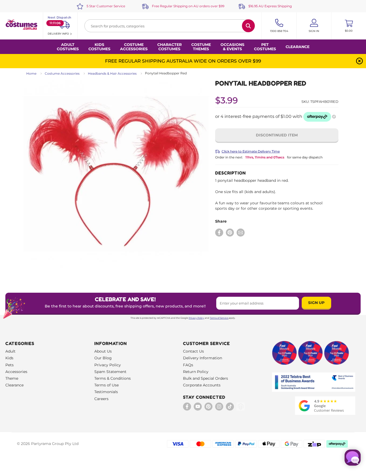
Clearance (297, 46)
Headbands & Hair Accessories (112, 73)
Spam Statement (110, 371)
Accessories (16, 371)
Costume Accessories (62, 73)
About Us (103, 351)
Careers (101, 398)
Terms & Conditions (112, 378)
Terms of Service (219, 318)
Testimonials (106, 391)
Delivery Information (202, 358)
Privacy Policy (196, 318)
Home (31, 73)
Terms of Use (106, 385)
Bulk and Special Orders (205, 378)
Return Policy (195, 371)
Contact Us (193, 351)
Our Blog (103, 358)
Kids (9, 358)
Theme (11, 378)
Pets (9, 365)
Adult (10, 351)
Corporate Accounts (202, 385)
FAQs (188, 365)
